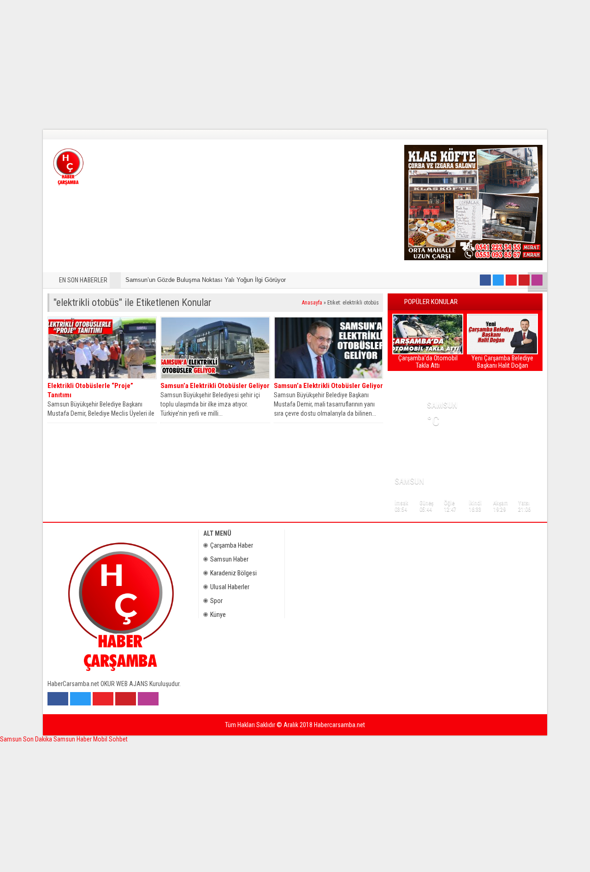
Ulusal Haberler (229, 587)
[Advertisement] (276, 64)
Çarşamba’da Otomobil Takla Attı (428, 361)
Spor (216, 600)
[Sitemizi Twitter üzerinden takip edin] (498, 280)
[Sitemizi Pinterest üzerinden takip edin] (524, 280)
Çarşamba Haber (231, 545)
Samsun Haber (229, 559)
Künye (218, 614)
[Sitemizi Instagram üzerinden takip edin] (537, 280)
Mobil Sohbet (110, 739)
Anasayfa (312, 302)
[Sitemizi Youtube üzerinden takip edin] (511, 280)
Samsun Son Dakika (26, 739)
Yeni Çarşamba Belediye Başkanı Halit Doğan (502, 361)
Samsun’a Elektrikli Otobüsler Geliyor (215, 386)
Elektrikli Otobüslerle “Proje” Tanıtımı (90, 390)
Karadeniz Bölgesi (233, 573)
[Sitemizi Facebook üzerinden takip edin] (485, 280)
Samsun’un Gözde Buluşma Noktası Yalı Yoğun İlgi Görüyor (205, 279)
